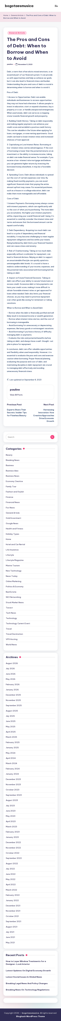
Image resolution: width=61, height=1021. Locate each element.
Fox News (10, 507)
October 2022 (12, 853)
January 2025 (12, 747)
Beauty (9, 455)
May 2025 (10, 726)
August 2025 (12, 711)
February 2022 (13, 895)
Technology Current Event (18, 623)
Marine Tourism (13, 565)
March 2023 (11, 826)
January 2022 (12, 900)
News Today (12, 576)
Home (8, 539)
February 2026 (13, 684)
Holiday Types (12, 534)
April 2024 (11, 758)
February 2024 (13, 768)
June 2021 (10, 937)
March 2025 (11, 737)
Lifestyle (10, 555)
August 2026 (12, 663)
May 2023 (10, 816)
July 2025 (10, 716)
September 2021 (13, 921)
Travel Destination (14, 634)
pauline (15, 389)
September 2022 (14, 858)
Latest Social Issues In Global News (24, 977)
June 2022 (10, 874)
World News (11, 644)
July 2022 (10, 868)
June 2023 (10, 811)
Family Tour (11, 486)
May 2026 (10, 679)
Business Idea (12, 470)
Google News (12, 523)
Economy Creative (14, 481)
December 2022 (13, 842)
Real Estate (11, 592)
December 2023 (13, 779)
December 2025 (13, 695)
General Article (17, 33)
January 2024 (12, 774)
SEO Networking (13, 597)
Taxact (9, 607)
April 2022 (11, 884)
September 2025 (14, 705)
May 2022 (10, 879)
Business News (12, 476)
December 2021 (13, 905)
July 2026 (10, 668)
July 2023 (10, 805)
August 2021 (11, 926)
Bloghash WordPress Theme (30, 1016)
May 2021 (10, 942)
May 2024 (10, 753)
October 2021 (12, 916)
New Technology (14, 570)
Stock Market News (15, 602)
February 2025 (13, 742)
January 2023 (12, 837)
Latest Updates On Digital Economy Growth (28, 970)
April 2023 (11, 821)
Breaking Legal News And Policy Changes (27, 983)
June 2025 (10, 721)
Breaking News (12, 460)
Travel (9, 629)
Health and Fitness (14, 528)
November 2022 (13, 847)
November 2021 (13, 911)
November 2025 (13, 700)
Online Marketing (13, 581)
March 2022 (11, 890)
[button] (16, 395)
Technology (11, 618)
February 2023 (13, 832)
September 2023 (14, 795)
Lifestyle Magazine (15, 560)
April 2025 (11, 731)
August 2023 (12, 800)
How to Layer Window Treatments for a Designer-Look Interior (26, 962)
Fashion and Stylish (15, 491)
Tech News (11, 613)
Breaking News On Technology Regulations (28, 989)
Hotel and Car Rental (15, 544)
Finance (9, 497)
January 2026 (12, 689)
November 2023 (13, 784)
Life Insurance (12, 549)
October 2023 (12, 789)
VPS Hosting (11, 639)
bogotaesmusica (19, 6)
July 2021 (10, 932)
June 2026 (10, 674)
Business (10, 465)
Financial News (13, 502)
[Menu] (56, 6)
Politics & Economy (15, 586)
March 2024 (11, 763)
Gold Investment (13, 518)
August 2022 (12, 863)
